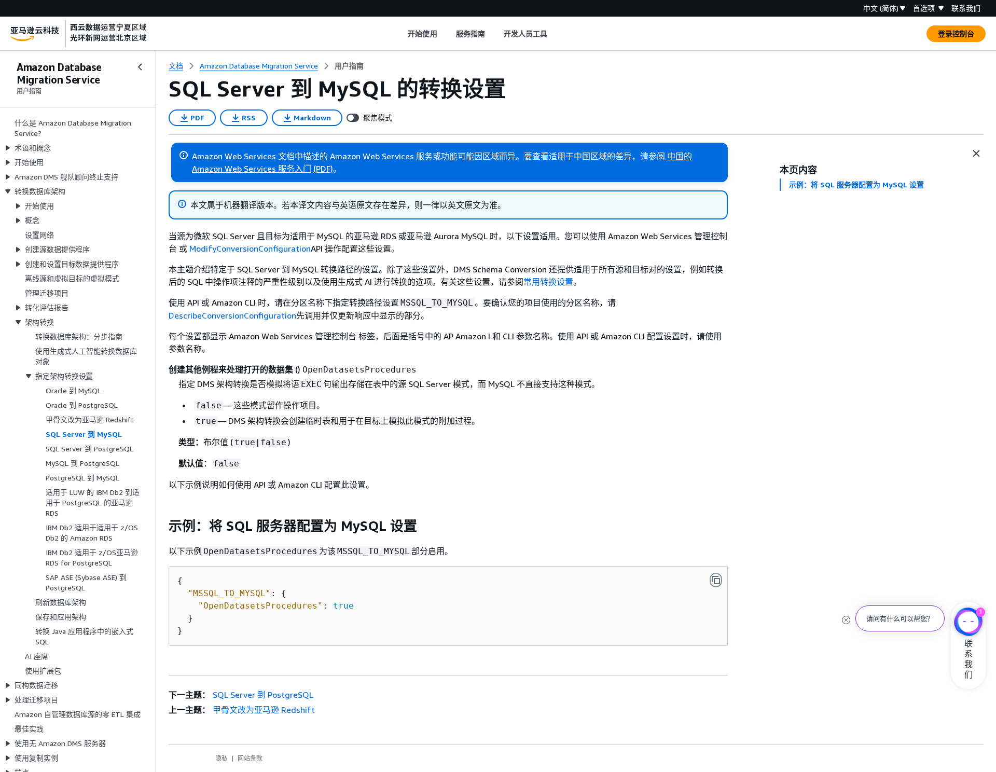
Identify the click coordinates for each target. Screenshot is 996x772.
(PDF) (323, 168)
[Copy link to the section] (160, 526)
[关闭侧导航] (140, 67)
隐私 (221, 758)
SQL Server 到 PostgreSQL (263, 695)
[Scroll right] (555, 33)
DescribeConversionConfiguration (232, 315)
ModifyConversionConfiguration (250, 248)
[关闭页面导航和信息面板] (976, 153)
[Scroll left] (400, 33)
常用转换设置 (548, 282)
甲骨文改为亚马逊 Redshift (264, 710)
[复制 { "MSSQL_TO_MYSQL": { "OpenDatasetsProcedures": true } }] (716, 580)
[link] (349, 66)
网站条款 (250, 758)
